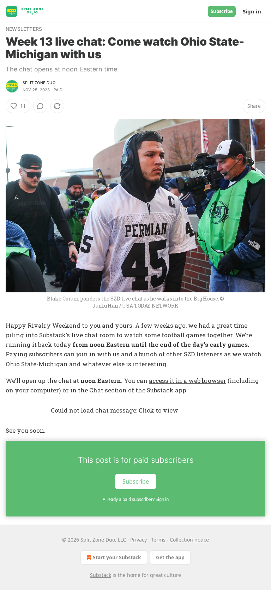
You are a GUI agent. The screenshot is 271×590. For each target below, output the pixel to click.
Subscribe (222, 11)
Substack (100, 575)
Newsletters (24, 29)
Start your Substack (117, 557)
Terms (158, 539)
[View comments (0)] (40, 106)
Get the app (170, 557)
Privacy (138, 539)
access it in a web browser (187, 380)
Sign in (252, 11)
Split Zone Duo (39, 82)
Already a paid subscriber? (136, 499)
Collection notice (189, 539)
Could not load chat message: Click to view (114, 410)
